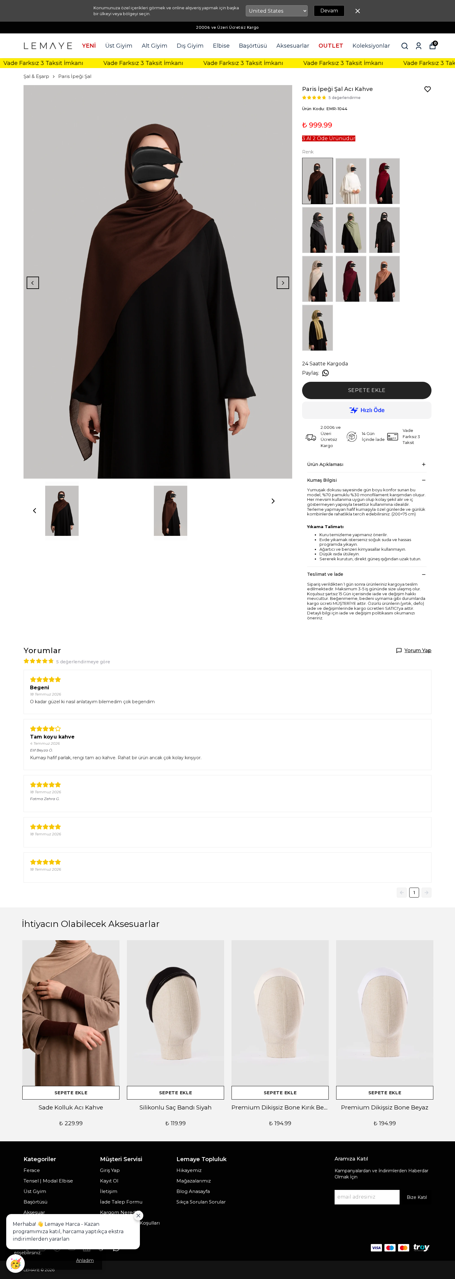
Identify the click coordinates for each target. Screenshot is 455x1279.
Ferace (32, 1170)
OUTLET (330, 45)
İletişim (108, 1191)
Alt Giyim (154, 45)
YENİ (89, 45)
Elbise (221, 45)
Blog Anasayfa (193, 1191)
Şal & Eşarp (36, 76)
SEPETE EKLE (367, 390)
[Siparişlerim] (418, 46)
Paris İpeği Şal (74, 76)
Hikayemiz (189, 1170)
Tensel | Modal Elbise (48, 1181)
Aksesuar (34, 1212)
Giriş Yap (110, 1170)
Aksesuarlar (292, 45)
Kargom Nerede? (120, 1212)
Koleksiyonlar (371, 45)
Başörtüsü (253, 45)
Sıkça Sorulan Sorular (201, 1202)
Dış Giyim (190, 45)
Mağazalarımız (193, 1181)
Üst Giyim (118, 45)
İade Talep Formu (121, 1202)
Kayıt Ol (109, 1181)
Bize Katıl (417, 1197)
